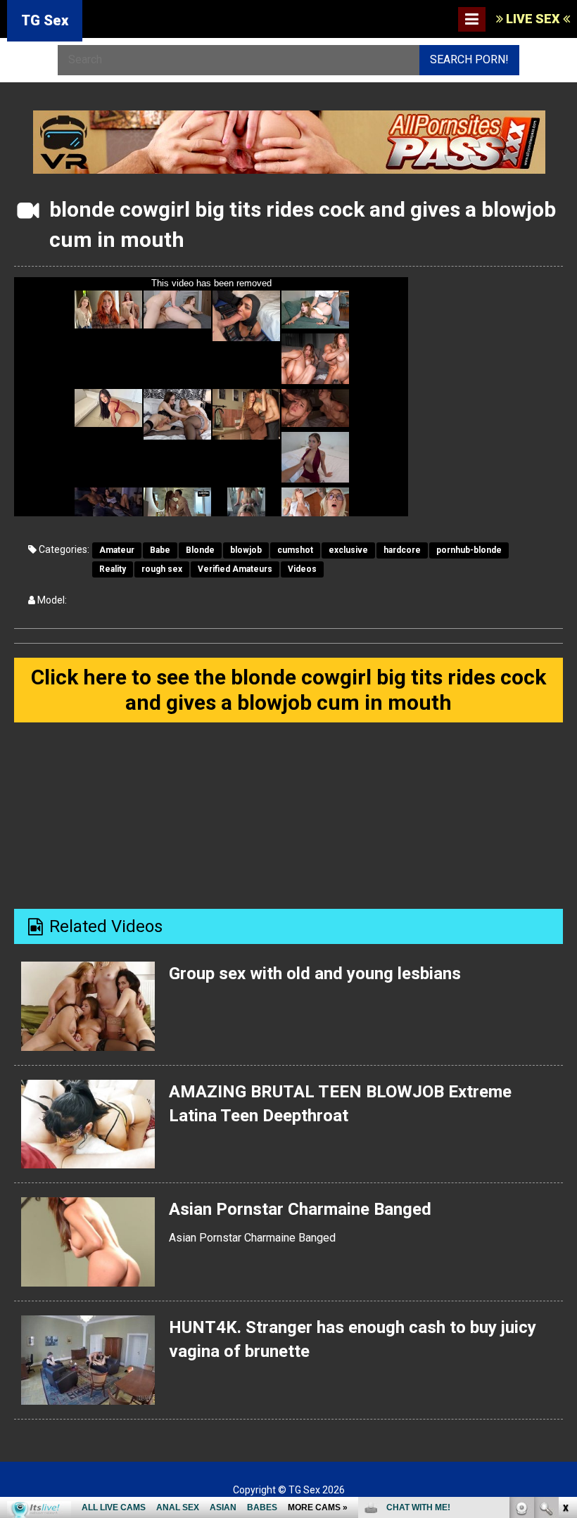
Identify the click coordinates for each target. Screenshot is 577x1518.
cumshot (295, 550)
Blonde (200, 550)
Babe (160, 550)
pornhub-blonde (469, 550)
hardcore (402, 550)
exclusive (348, 550)
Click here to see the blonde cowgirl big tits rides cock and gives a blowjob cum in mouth (288, 690)
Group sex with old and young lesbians (315, 973)
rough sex (161, 569)
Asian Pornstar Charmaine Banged (300, 1209)
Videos (302, 569)
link (564, 1298)
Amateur (116, 550)
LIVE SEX (533, 18)
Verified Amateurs (235, 569)
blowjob (246, 550)
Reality (112, 569)
